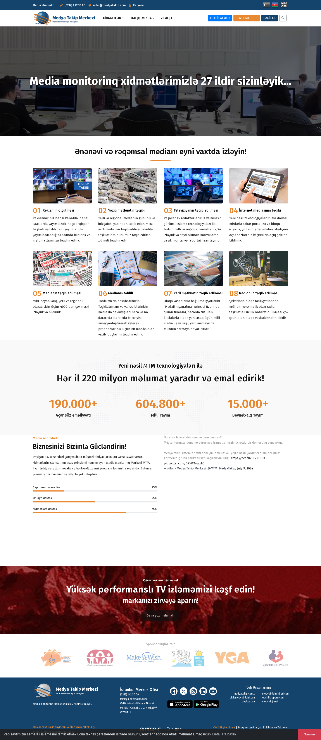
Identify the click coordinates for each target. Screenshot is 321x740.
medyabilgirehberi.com (275, 693)
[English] (283, 5)
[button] (136, 5)
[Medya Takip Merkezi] (66, 18)
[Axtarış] (282, 18)
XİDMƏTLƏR (112, 18)
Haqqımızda (141, 18)
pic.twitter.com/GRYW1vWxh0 (184, 463)
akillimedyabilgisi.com (242, 697)
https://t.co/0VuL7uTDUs (248, 458)
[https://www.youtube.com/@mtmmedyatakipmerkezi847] (213, 691)
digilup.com (248, 701)
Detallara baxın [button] (224, 734)
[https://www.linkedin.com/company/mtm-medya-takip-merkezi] (203, 691)
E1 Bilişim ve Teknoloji (275, 727)
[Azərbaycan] (275, 5)
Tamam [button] (309, 734)
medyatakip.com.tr (244, 693)
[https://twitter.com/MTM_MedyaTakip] (183, 691)
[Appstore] (180, 703)
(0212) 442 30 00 (74, 5)
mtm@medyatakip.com (109, 5)
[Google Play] (206, 703)
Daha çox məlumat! (160, 615)
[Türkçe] (266, 5)
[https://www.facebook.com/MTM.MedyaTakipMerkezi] (174, 691)
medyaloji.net (270, 701)
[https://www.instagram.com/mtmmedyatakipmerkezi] (193, 691)
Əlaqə (166, 18)
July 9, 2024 (245, 468)
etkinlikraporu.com (273, 697)
